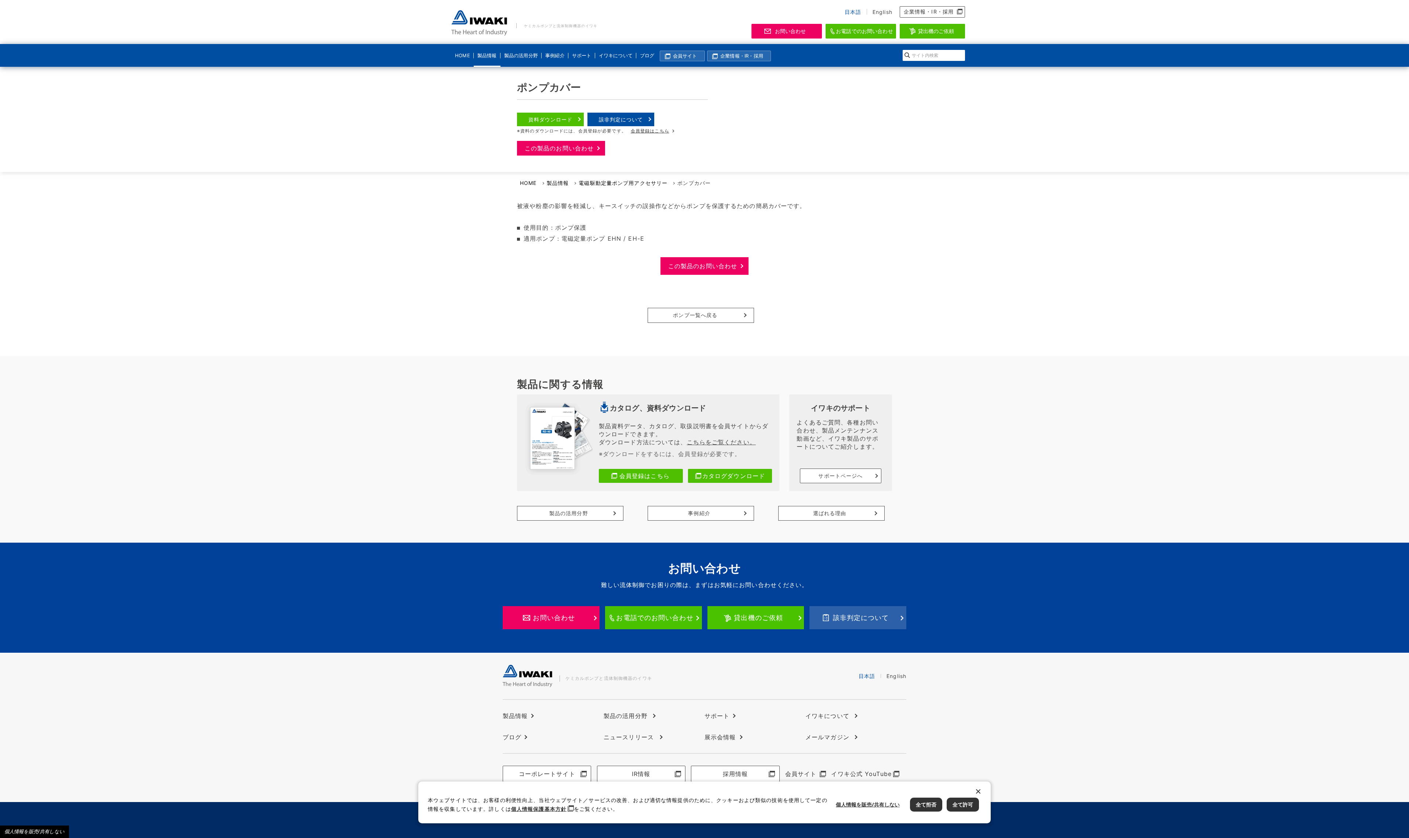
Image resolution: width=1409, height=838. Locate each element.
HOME (462, 55)
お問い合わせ (790, 31)
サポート (581, 55)
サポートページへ (840, 476)
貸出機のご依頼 (936, 31)
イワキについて (614, 55)
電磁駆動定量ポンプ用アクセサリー (623, 183)
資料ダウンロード (550, 119)
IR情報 (641, 773)
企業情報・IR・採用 (929, 11)
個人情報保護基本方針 (539, 808)
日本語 (853, 12)
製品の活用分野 (520, 55)
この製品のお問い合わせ (559, 148)
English (882, 12)
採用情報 (735, 773)
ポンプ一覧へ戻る (695, 315)
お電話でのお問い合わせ (864, 31)
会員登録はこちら (650, 131)
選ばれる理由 (830, 513)
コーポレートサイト (547, 773)
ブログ (647, 55)
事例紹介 (554, 55)
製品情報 (486, 55)
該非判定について (621, 119)
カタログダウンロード (733, 476)
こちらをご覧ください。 (721, 442)
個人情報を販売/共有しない (34, 831)
